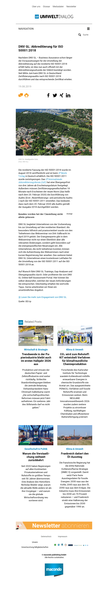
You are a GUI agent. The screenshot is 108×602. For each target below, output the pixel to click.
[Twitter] (55, 95)
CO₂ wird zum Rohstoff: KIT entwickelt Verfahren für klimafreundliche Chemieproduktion (74, 359)
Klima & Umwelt (74, 349)
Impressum (62, 536)
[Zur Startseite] (54, 16)
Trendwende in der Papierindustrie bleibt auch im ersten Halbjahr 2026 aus (36, 359)
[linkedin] (68, 95)
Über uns (36, 6)
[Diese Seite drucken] (26, 95)
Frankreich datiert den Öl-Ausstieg (75, 455)
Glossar (46, 6)
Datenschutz (46, 536)
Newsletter (71, 6)
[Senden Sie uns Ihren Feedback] (20, 95)
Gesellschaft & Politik (35, 449)
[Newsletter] (54, 525)
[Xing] (62, 95)
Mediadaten (58, 6)
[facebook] (48, 95)
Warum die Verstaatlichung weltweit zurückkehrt (36, 457)
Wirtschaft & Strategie (36, 349)
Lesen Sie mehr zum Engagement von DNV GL (44, 297)
